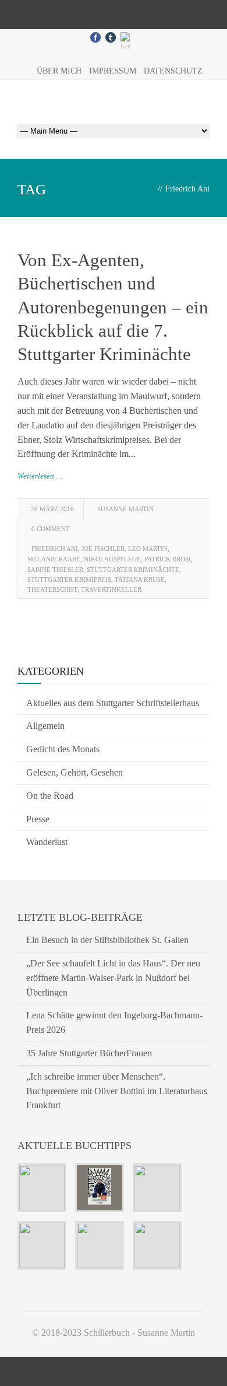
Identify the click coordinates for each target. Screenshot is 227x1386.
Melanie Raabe (53, 559)
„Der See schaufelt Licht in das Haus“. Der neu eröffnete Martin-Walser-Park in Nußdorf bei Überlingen (113, 977)
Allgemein (45, 726)
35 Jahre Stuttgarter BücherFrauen (89, 1053)
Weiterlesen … (40, 476)
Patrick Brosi (167, 559)
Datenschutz (173, 71)
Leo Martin (148, 548)
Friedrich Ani (54, 548)
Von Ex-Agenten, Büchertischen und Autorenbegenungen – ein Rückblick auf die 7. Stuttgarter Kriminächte (112, 307)
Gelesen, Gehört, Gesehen (74, 772)
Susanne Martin (125, 508)
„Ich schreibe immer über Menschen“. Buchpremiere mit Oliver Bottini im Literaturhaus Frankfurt (116, 1091)
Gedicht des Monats (63, 749)
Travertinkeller (111, 589)
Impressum (112, 71)
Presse (37, 819)
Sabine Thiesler (55, 569)
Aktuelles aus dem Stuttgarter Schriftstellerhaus (112, 703)
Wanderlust (47, 842)
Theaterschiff (52, 589)
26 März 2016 (52, 508)
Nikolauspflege (112, 559)
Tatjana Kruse (140, 579)
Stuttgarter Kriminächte (133, 569)
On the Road (49, 796)
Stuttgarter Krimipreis (69, 579)
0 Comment (50, 528)
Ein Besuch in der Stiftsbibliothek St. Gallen (107, 940)
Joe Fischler (103, 548)
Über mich (59, 71)
